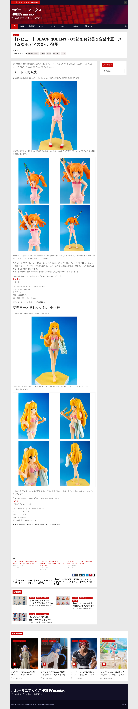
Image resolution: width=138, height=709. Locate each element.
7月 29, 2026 (17, 678)
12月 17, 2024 (33, 622)
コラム (75, 26)
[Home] (14, 26)
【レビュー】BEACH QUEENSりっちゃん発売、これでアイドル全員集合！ (25, 562)
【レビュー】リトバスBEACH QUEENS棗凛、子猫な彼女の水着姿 (79, 562)
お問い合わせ (88, 26)
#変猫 (63, 53)
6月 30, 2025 (33, 606)
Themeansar (49, 705)
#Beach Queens (33, 53)
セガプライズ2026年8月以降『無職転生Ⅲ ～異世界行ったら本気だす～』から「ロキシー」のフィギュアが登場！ (54, 676)
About (124, 705)
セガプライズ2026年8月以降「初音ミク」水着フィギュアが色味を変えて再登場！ (113, 674)
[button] (126, 26)
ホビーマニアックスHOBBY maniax (37, 690)
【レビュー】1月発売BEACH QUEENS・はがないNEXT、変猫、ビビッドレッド (52, 563)
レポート (53, 26)
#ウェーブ (56, 53)
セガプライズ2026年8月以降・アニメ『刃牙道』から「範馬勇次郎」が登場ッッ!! (83, 674)
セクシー (75, 597)
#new (49, 53)
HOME (22, 26)
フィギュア (39, 597)
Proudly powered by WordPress (22, 705)
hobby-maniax (20, 51)
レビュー (42, 26)
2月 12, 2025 (76, 608)
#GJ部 (43, 53)
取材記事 (32, 26)
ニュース (64, 26)
